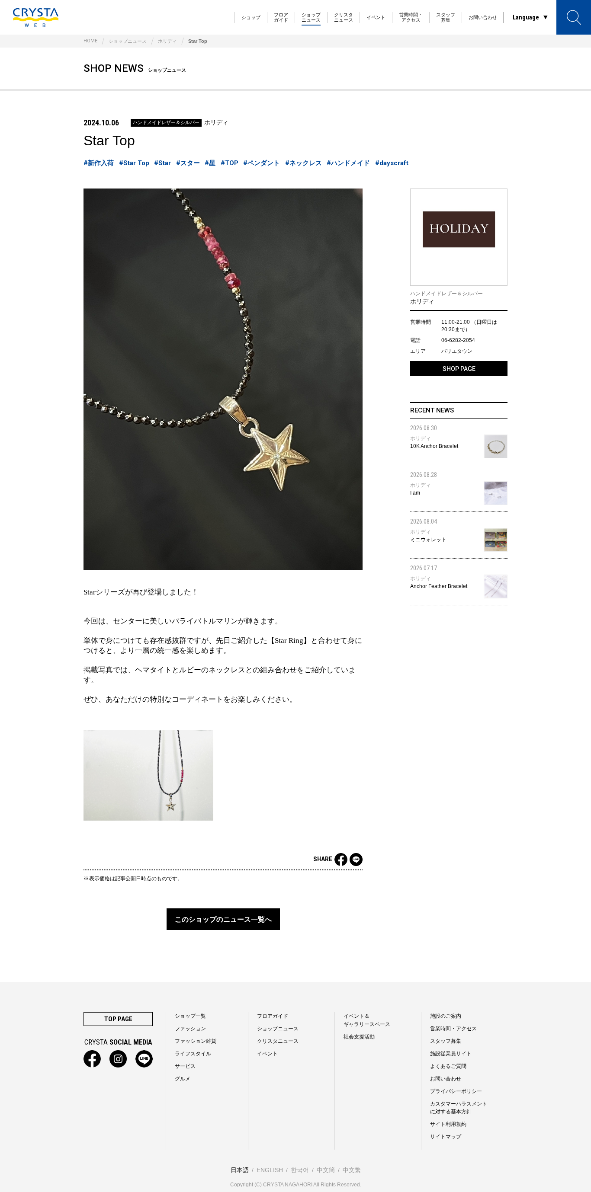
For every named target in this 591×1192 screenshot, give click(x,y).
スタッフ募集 (445, 17)
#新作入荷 (99, 163)
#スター (188, 163)
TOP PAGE (118, 1019)
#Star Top (134, 163)
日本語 (240, 1169)
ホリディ (167, 41)
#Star (162, 163)
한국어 (300, 1169)
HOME (90, 41)
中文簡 (326, 1169)
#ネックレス (303, 163)
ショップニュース (311, 17)
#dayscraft (391, 163)
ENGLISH (270, 1169)
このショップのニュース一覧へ (223, 919)
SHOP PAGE (459, 368)
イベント (375, 17)
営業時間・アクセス (411, 17)
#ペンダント (261, 163)
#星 (210, 163)
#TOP (229, 163)
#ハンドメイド (348, 163)
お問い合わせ (483, 17)
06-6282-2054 (458, 340)
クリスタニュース (343, 17)
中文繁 (352, 1169)
